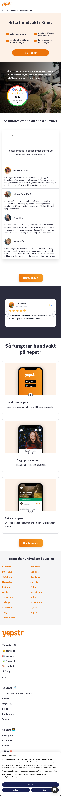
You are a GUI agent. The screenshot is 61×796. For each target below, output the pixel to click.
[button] (54, 789)
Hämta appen (30, 52)
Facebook (7, 740)
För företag (8, 713)
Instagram (7, 735)
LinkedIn (6, 745)
